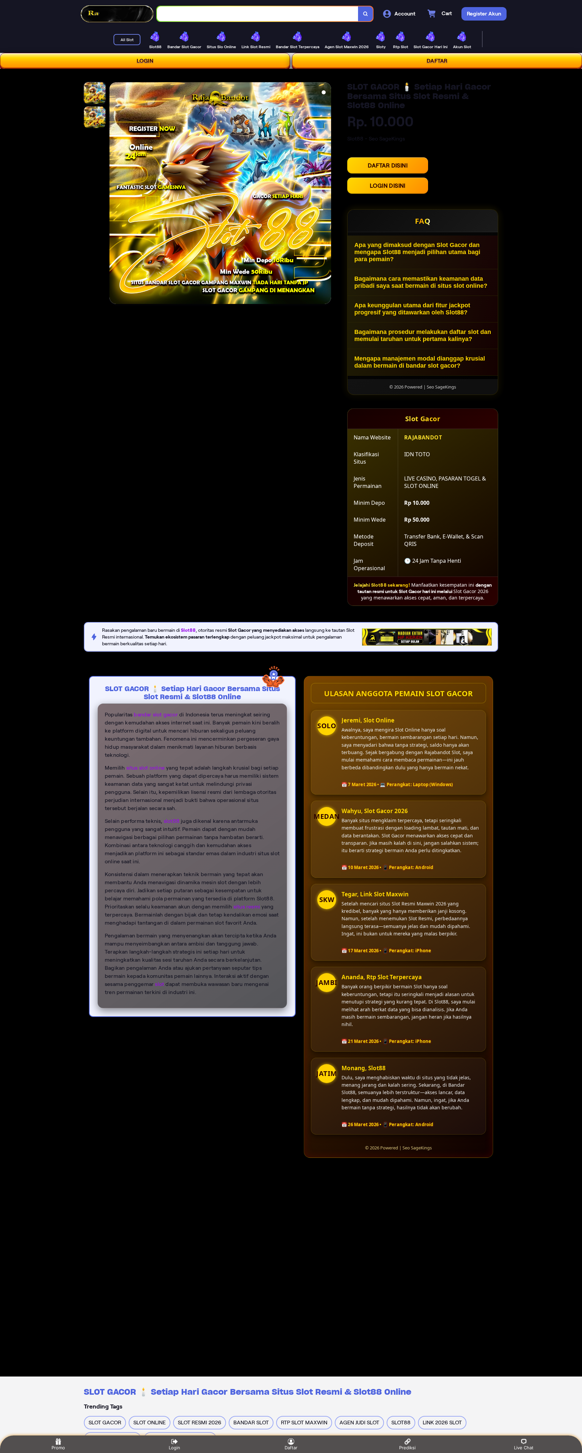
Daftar (291, 1447)
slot (159, 984)
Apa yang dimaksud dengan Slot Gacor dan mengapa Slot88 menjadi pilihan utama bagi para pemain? (417, 252)
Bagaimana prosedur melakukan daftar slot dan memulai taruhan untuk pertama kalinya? (422, 335)
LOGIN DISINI (388, 186)
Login (174, 1447)
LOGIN (145, 61)
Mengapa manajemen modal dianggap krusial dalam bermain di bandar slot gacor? (419, 362)
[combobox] (257, 14)
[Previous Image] (114, 194)
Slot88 (188, 630)
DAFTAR (437, 61)
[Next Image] (325, 194)
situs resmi (246, 906)
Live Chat (524, 1447)
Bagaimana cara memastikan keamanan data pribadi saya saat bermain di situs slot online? (420, 282)
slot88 (172, 821)
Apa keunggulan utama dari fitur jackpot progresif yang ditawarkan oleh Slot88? (412, 309)
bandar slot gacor (155, 714)
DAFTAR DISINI (388, 165)
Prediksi (407, 1447)
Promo (58, 1447)
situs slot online (145, 768)
